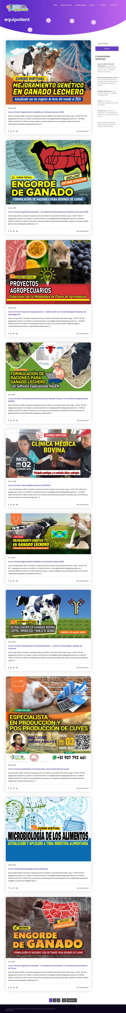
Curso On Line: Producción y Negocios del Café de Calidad (107, 103)
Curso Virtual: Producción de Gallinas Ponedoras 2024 (107, 93)
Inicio (55, 5)
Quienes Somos (66, 5)
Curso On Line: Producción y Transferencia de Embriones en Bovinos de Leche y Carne (107, 113)
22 (64, 1000)
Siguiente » (72, 1000)
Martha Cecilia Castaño (105, 122)
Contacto (113, 5)
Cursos (91, 5)
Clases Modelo (80, 5)
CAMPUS (103, 5)
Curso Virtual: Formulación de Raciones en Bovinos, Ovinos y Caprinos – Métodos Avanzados (106, 69)
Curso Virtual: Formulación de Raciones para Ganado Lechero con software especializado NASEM (107, 82)
